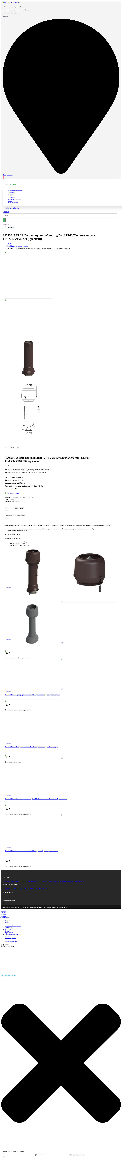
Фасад (7, 936)
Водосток (56, 881)
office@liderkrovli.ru (13, 13)
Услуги (41, 888)
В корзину (19, 508)
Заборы (38, 881)
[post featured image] (61, 572)
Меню (7, 922)
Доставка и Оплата (12, 208)
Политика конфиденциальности (30, 888)
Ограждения (9, 933)
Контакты (9, 888)
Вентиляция (8, 927)
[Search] (4, 220)
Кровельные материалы (9, 881)
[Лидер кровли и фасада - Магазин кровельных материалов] (11, 2)
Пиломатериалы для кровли (66, 881)
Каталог (5, 888)
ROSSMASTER (16, 501)
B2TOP (64, 907)
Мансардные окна (20, 881)
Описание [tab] (8, 518)
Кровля (7, 931)
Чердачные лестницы (79, 881)
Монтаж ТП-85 (13, 494)
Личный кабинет (17, 888)
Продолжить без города (8, 975)
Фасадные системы (31, 881)
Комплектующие (13, 202)
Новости (45, 888)
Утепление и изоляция (14, 199)
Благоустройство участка (13, 926)
